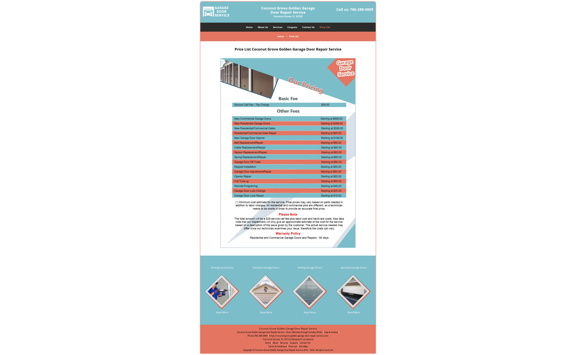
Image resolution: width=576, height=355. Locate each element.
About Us (263, 27)
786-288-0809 (361, 9)
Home (249, 27)
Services (277, 27)
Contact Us (308, 27)
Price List (325, 27)
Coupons (292, 27)
